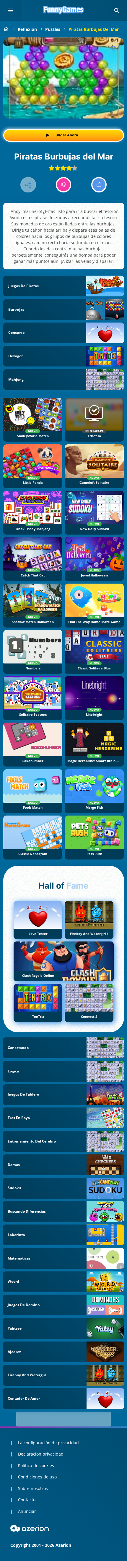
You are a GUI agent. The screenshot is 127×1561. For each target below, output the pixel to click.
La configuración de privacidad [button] (48, 1442)
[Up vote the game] (99, 185)
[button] (116, 10)
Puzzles (52, 29)
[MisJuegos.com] (6, 29)
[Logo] (63, 10)
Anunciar (27, 1511)
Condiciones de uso (37, 1477)
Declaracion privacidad (41, 1454)
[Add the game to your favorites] (113, 48)
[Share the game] (28, 185)
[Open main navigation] (10, 10)
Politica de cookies (36, 1465)
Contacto (26, 1499)
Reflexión (27, 29)
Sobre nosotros (33, 1488)
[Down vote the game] (63, 185)
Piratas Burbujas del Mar (94, 29)
